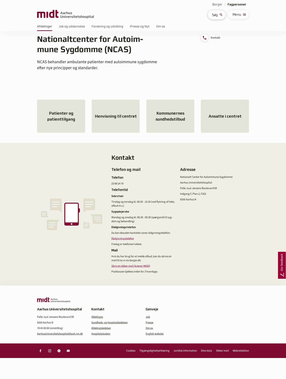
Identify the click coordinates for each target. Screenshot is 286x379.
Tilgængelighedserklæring (154, 351)
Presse (149, 323)
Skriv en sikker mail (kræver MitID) (130, 266)
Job (148, 317)
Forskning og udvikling (107, 26)
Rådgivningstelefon (122, 239)
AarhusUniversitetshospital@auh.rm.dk (60, 334)
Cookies (130, 351)
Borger (217, 4)
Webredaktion (241, 351)
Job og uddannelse (72, 26)
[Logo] (65, 14)
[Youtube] (68, 350)
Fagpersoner (237, 4)
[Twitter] (59, 350)
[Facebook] (40, 350)
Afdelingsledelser (101, 328)
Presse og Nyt (139, 26)
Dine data (206, 351)
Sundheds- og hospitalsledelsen (109, 323)
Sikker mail (222, 351)
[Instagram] (49, 350)
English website (155, 334)
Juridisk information (185, 351)
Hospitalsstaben (100, 334)
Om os (160, 26)
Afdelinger (44, 26)
